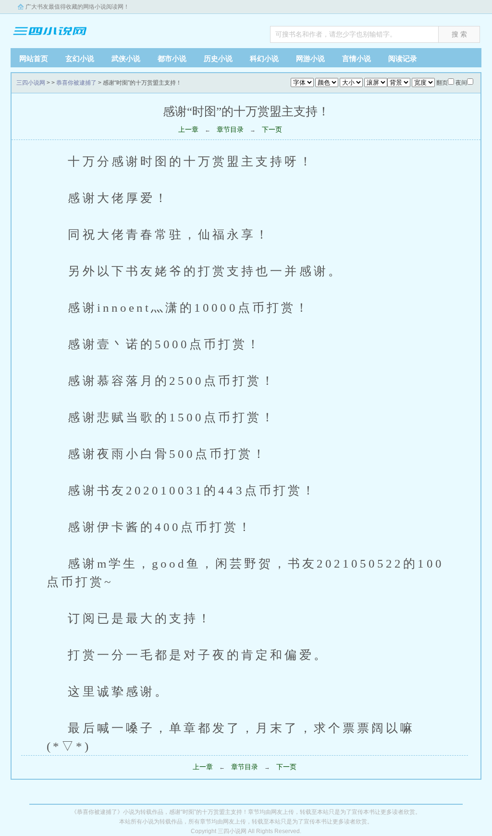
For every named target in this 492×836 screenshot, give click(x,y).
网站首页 (33, 58)
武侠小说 (125, 58)
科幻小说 (264, 58)
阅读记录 (402, 58)
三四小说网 (71, 28)
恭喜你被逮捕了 (76, 82)
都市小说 (172, 58)
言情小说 (356, 58)
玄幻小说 (79, 58)
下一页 (272, 129)
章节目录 (230, 129)
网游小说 (310, 58)
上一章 (188, 129)
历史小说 (218, 58)
